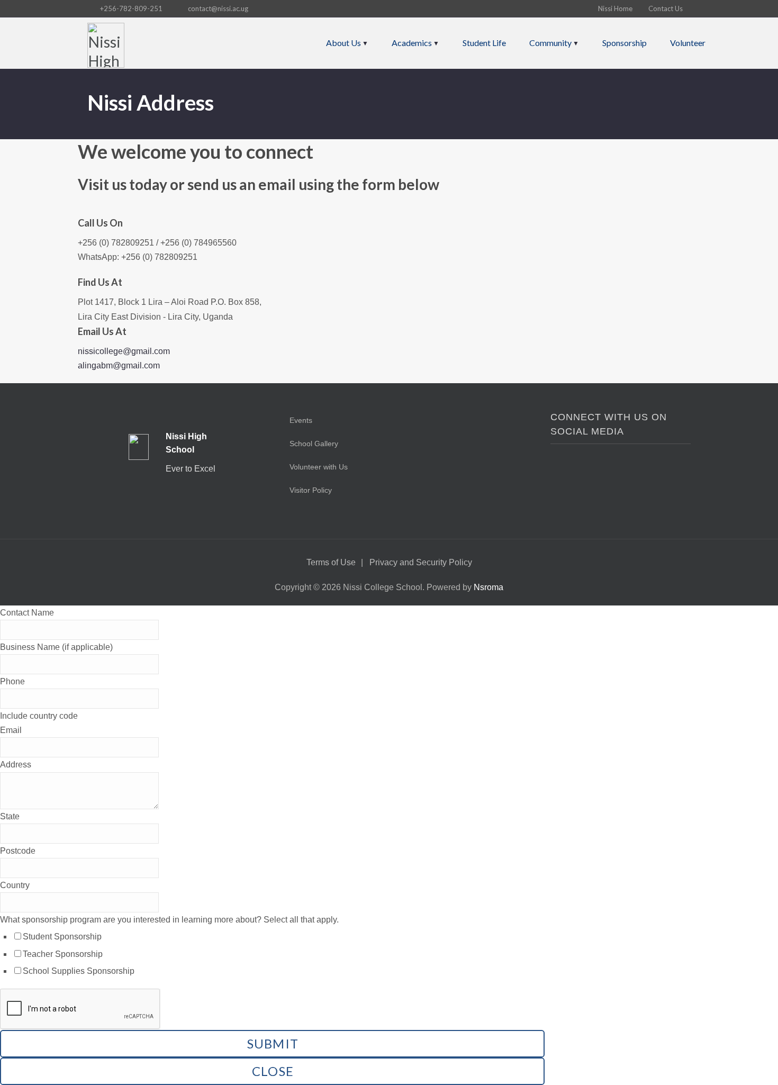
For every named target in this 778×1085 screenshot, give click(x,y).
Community (550, 43)
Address (15, 764)
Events (301, 420)
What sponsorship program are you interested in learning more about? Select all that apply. (169, 919)
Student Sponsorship (62, 936)
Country (15, 885)
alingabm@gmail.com (119, 365)
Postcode (17, 850)
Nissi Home (615, 8)
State (10, 816)
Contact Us (665, 8)
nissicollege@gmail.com (124, 351)
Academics (412, 43)
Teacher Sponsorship (63, 954)
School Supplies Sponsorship (78, 970)
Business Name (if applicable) (56, 647)
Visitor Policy (311, 490)
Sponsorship (624, 43)
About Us (343, 43)
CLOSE (273, 1071)
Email (11, 730)
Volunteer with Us (319, 467)
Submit (273, 1043)
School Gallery (314, 443)
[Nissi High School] (105, 45)
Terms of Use (331, 562)
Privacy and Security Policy (420, 562)
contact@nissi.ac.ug (218, 8)
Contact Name (27, 612)
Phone (12, 681)
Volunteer (687, 43)
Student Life (484, 43)
